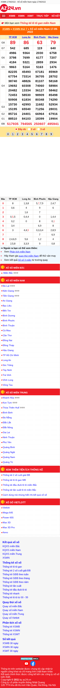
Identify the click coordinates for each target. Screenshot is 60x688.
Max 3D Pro (9, 527)
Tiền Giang (8, 295)
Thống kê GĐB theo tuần (15, 574)
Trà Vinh (7, 375)
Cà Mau (7, 330)
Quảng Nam (9, 457)
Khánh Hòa (8, 397)
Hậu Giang (53, 37)
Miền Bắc (8, 273)
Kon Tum (7, 402)
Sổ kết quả (9, 639)
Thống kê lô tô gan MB (14, 480)
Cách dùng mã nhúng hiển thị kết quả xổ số (25, 495)
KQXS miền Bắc (11, 546)
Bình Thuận (9, 325)
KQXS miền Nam (12, 550)
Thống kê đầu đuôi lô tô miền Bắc (20, 485)
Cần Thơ (7, 335)
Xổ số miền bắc (15, 267)
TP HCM (13, 37)
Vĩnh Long (8, 380)
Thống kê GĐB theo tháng (16, 578)
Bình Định (8, 412)
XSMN (21, 16)
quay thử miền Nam (29, 256)
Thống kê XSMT (11, 634)
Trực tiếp (42, 16)
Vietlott (6, 507)
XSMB (12, 16)
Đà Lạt (6, 286)
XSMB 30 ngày (10, 643)
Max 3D (7, 522)
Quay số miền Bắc (12, 606)
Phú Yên (7, 442)
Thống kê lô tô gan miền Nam (38, 23)
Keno (5, 532)
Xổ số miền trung (17, 392)
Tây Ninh (7, 370)
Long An (26, 37)
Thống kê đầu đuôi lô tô (15, 589)
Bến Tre (7, 310)
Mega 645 (8, 512)
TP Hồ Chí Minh (11, 355)
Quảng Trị (8, 462)
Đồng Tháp (8, 345)
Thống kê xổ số (12, 562)
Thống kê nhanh (11, 593)
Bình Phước (40, 37)
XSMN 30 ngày (11, 647)
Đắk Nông (8, 427)
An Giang (7, 300)
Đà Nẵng (7, 417)
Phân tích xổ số (12, 622)
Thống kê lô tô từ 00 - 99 (15, 597)
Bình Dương (9, 315)
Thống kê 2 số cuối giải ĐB (16, 475)
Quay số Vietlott (11, 617)
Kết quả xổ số (11, 542)
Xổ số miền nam (15, 280)
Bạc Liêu (7, 305)
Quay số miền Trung (13, 614)
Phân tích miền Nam (20, 251)
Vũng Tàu (8, 385)
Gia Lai (6, 432)
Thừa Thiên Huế (11, 407)
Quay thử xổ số (12, 602)
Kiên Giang (8, 291)
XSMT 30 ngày (10, 650)
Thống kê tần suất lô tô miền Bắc (19, 490)
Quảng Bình (9, 447)
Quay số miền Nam (13, 610)
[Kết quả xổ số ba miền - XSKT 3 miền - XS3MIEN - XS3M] (10, 8)
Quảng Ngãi (9, 452)
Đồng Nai (7, 340)
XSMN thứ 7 (20, 29)
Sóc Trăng (8, 365)
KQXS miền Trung (12, 554)
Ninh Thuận (9, 437)
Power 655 (8, 517)
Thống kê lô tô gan (12, 566)
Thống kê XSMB (11, 626)
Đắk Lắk (7, 422)
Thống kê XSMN (11, 630)
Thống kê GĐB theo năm (16, 582)
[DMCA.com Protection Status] (30, 659)
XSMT (30, 16)
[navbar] (4, 16)
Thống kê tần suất (12, 585)
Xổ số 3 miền (24, 260)
